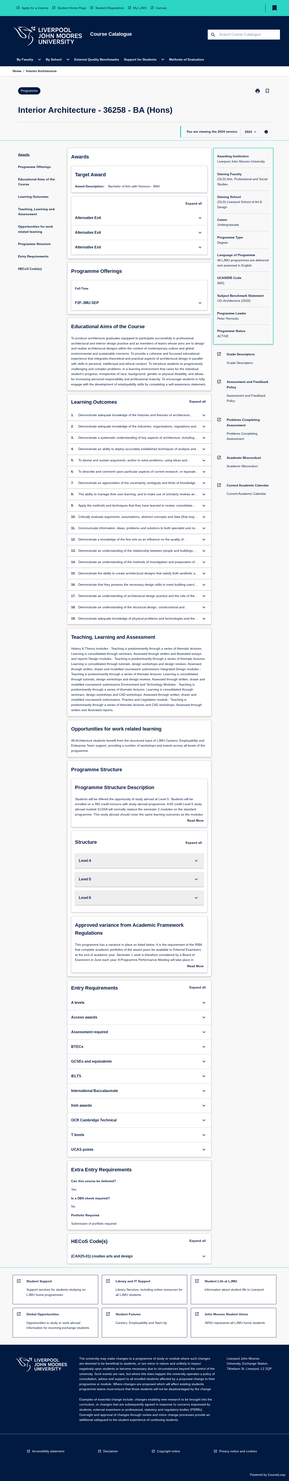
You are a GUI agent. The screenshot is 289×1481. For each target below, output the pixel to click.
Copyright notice (168, 1451)
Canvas (161, 8)
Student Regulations (109, 8)
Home (17, 71)
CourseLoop (276, 1474)
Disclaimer (110, 1451)
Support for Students (140, 59)
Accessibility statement (48, 1451)
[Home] (47, 36)
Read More (195, 821)
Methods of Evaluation (186, 59)
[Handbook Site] (41, 1365)
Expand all (194, 203)
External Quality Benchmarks (96, 59)
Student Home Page (71, 8)
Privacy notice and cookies (238, 1451)
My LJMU (140, 8)
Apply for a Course (35, 8)
